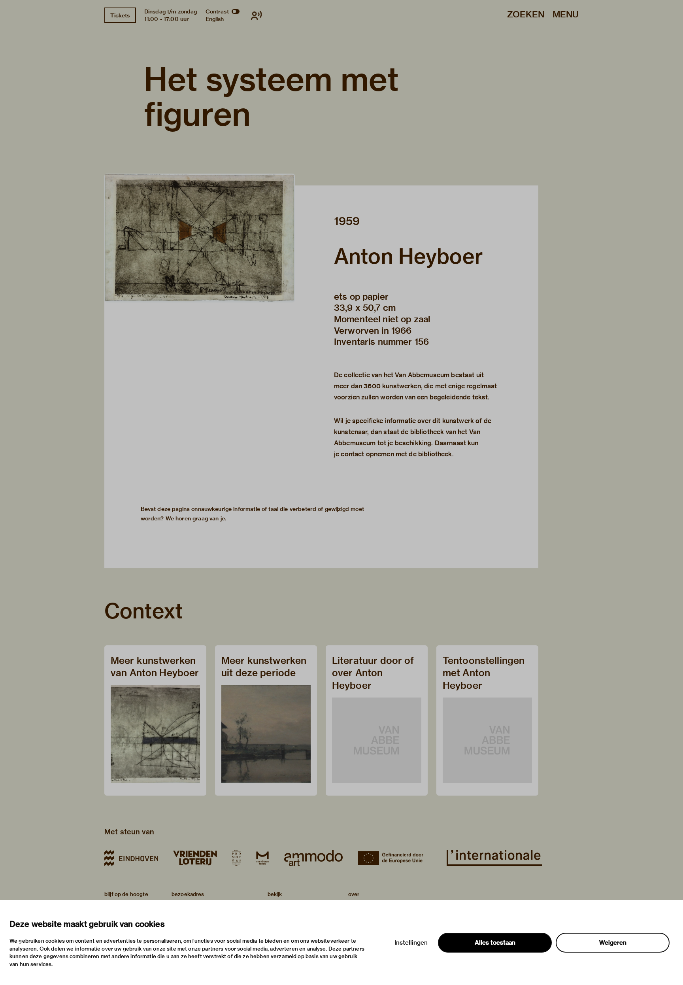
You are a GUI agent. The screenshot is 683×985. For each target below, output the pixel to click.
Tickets (120, 15)
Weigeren (612, 943)
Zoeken (525, 15)
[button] (199, 238)
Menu (566, 15)
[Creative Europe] (394, 858)
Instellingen (411, 943)
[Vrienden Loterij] (194, 858)
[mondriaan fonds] (262, 858)
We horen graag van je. (196, 518)
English (215, 19)
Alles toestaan (495, 943)
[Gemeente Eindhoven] (131, 858)
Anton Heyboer (408, 256)
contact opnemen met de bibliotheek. (397, 454)
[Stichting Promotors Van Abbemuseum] (236, 858)
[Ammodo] (313, 858)
